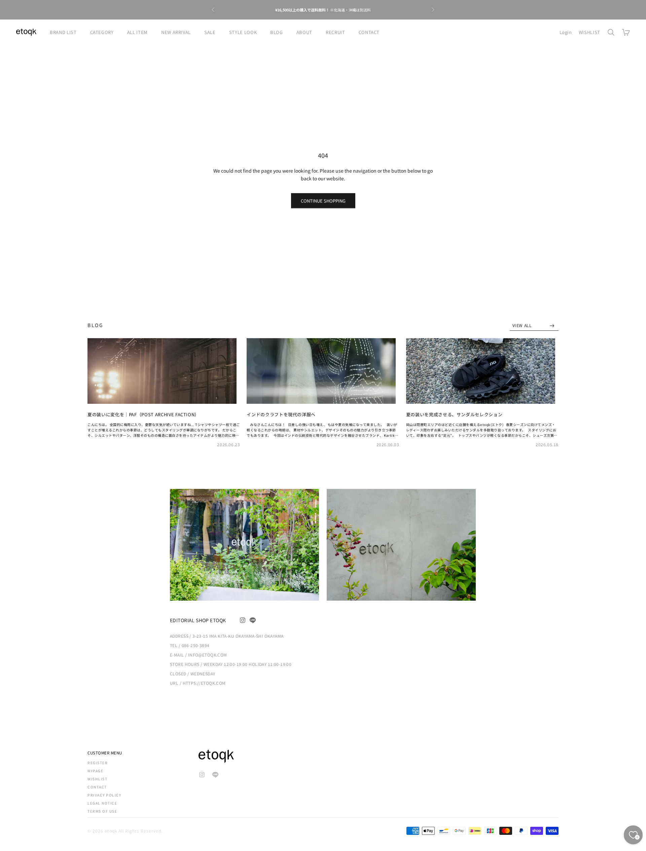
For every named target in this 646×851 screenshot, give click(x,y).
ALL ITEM (137, 32)
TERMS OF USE (102, 811)
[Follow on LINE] (252, 620)
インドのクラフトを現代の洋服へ (281, 414)
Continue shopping (323, 201)
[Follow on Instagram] (242, 620)
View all (522, 325)
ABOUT (304, 32)
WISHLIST (589, 32)
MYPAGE (95, 770)
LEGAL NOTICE (102, 803)
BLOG (276, 32)
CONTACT (369, 32)
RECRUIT (335, 32)
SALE (210, 32)
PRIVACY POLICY (104, 794)
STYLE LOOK (243, 32)
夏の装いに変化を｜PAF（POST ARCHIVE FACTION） (143, 414)
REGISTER (97, 762)
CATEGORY (102, 32)
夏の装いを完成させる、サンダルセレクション (454, 414)
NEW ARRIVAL (176, 32)
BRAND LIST (63, 32)
